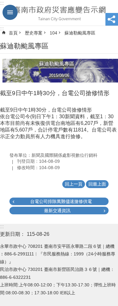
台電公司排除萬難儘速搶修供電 (61, 201)
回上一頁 (73, 184)
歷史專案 (33, 32)
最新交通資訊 (57, 210)
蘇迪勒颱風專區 (80, 32)
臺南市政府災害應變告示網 (59, 13)
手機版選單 (10, 12)
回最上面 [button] (97, 184)
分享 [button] (111, 19)
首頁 (13, 32)
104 (53, 32)
